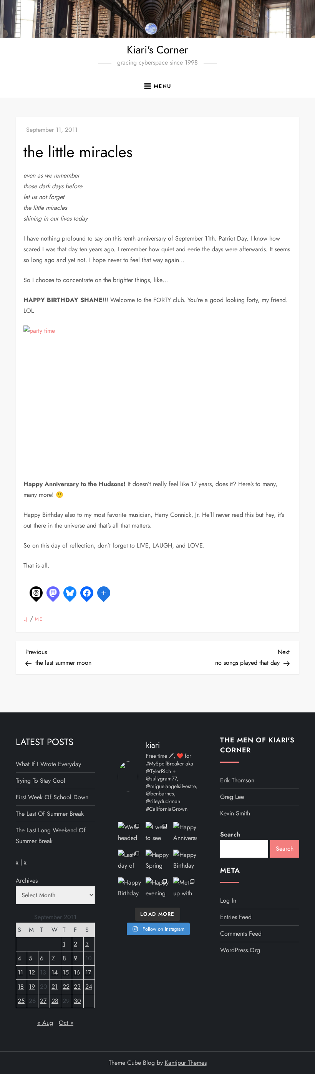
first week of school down (52, 797)
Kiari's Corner (157, 50)
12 (32, 972)
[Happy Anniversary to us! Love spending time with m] (185, 834)
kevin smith (235, 813)
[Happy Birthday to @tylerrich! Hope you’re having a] (130, 889)
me (39, 619)
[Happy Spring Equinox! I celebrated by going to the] (157, 861)
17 (88, 972)
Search (230, 834)
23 (77, 986)
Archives (27, 880)
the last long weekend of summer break (51, 835)
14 (54, 972)
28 (54, 1000)
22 (66, 986)
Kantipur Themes (186, 1062)
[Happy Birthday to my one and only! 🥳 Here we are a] (185, 861)
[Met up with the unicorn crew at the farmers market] (185, 889)
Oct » (66, 1022)
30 (77, 1000)
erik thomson (237, 780)
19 (32, 986)
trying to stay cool (40, 780)
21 (54, 986)
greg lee (232, 796)
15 (66, 972)
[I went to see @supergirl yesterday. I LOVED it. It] (157, 834)
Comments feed (241, 933)
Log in (228, 900)
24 (88, 986)
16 (77, 972)
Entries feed (236, 917)
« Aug (45, 1022)
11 (20, 972)
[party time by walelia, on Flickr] (119, 397)
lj (25, 619)
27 (43, 1000)
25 (21, 1000)
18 (21, 986)
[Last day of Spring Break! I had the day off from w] (130, 861)
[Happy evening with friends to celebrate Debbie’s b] (157, 889)
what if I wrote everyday (48, 764)
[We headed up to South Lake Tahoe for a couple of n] (130, 834)
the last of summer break (50, 813)
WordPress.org (240, 950)
